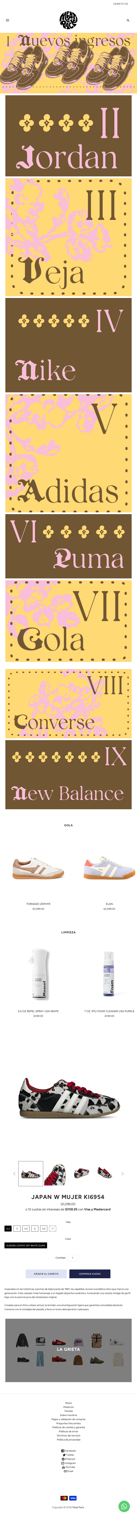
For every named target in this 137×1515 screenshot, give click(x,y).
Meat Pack (78, 1507)
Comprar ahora (90, 1274)
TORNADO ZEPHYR (38, 904)
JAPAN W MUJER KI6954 (68, 1197)
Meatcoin (68, 1407)
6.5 (43, 1228)
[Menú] (7, 20)
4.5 (8, 1228)
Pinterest (70, 1459)
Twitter (70, 1454)
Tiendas (68, 1411)
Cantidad (60, 1257)
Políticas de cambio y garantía (68, 1427)
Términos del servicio (68, 1435)
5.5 (25, 1228)
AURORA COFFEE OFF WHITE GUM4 (25, 1245)
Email (70, 1471)
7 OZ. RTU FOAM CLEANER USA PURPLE (109, 1011)
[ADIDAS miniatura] (30, 1173)
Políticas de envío (68, 1431)
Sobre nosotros (68, 1415)
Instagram (70, 1463)
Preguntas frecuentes (68, 1423)
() (120, 4)
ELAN (109, 904)
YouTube (70, 1467)
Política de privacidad (68, 1439)
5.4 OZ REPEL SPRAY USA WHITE (38, 1011)
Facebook (70, 1450)
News (68, 1403)
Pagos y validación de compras (68, 1419)
